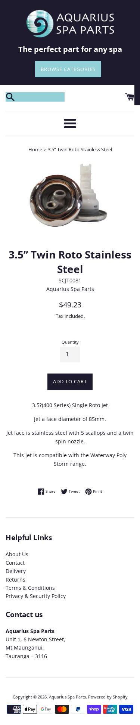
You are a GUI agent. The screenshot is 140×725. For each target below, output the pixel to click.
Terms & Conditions (30, 587)
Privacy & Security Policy (36, 595)
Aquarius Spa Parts (67, 697)
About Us (17, 554)
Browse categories (68, 69)
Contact (15, 562)
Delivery (16, 570)
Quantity (70, 342)
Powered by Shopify (108, 697)
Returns (15, 579)
